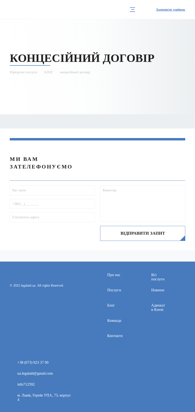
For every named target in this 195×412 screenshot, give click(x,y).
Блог (111, 305)
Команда (114, 320)
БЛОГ (48, 72)
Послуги (114, 290)
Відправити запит (143, 233)
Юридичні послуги (23, 72)
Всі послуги (158, 277)
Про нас (113, 275)
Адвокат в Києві (158, 307)
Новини (157, 290)
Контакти (115, 336)
